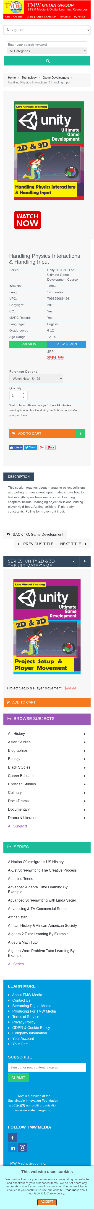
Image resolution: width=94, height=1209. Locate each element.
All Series (16, 964)
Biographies (18, 750)
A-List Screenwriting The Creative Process (42, 870)
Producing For (33, 1011)
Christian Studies (22, 784)
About (26, 995)
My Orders (65, 16)
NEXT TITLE (71, 544)
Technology (29, 77)
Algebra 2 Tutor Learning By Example (38, 934)
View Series (67, 344)
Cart (7, 16)
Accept (47, 1201)
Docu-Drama (18, 801)
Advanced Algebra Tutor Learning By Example (38, 889)
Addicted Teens (20, 879)
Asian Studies (19, 742)
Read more (72, 1190)
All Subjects (17, 826)
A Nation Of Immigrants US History (36, 862)
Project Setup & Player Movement (34, 688)
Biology (14, 759)
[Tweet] (30, 447)
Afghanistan (17, 917)
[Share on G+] (42, 447)
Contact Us (20, 1000)
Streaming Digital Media (31, 1006)
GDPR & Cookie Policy (30, 1028)
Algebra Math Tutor (23, 942)
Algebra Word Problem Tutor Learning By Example (41, 953)
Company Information (29, 1033)
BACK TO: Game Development (37, 534)
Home (12, 77)
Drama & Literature (23, 818)
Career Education (22, 776)
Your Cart (19, 1044)
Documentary (19, 809)
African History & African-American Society (42, 925)
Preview (29, 344)
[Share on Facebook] (16, 447)
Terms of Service (25, 1017)
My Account (80, 16)
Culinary (15, 792)
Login (30, 16)
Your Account (22, 1039)
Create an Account (46, 16)
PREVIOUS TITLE (37, 544)
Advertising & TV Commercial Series (37, 909)
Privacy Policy (23, 1022)
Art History (16, 734)
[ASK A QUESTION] (80, 433)
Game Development (56, 77)
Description (19, 476)
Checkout (18, 16)
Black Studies (19, 767)
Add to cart (29, 433)
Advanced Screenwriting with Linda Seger (42, 900)
